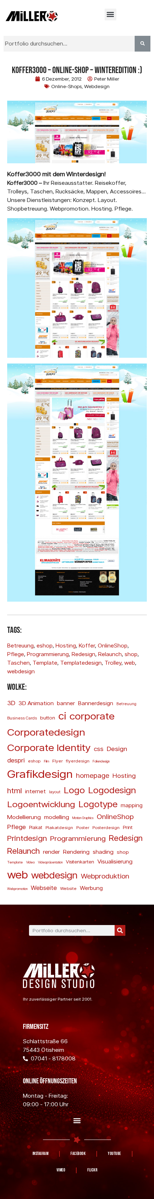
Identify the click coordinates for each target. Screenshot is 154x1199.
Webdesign (97, 86)
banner (66, 703)
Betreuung (20, 645)
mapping (132, 805)
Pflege (15, 654)
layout (55, 791)
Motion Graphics (82, 818)
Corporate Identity (49, 747)
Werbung (91, 887)
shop (131, 654)
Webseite (44, 887)
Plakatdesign (59, 827)
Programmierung (48, 654)
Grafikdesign (40, 773)
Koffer (87, 645)
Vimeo (61, 1170)
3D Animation (36, 703)
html (14, 790)
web (129, 662)
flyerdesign (78, 761)
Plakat (35, 827)
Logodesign (112, 789)
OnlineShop (112, 645)
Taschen (18, 662)
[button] (110, 14)
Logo (74, 789)
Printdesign (27, 838)
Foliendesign (101, 761)
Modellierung (24, 816)
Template (45, 662)
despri (16, 760)
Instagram (41, 1153)
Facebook (78, 1153)
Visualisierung (115, 861)
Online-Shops (66, 86)
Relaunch (110, 654)
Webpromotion (17, 889)
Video (30, 862)
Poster (82, 827)
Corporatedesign (46, 731)
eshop (45, 645)
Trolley (113, 662)
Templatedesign (81, 662)
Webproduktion (105, 876)
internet (35, 791)
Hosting (66, 645)
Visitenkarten (80, 862)
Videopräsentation (50, 862)
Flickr (92, 1170)
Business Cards (22, 718)
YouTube (114, 1153)
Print (128, 827)
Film (46, 761)
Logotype (97, 803)
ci (62, 715)
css (99, 748)
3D (11, 703)
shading (103, 851)
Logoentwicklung (41, 803)
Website (68, 888)
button (47, 717)
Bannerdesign (95, 703)
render (51, 851)
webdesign (21, 671)
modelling (56, 816)
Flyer (57, 761)
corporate (92, 715)
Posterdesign (106, 827)
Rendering (76, 851)
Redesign (83, 654)
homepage (92, 775)
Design (117, 748)
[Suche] (120, 930)
